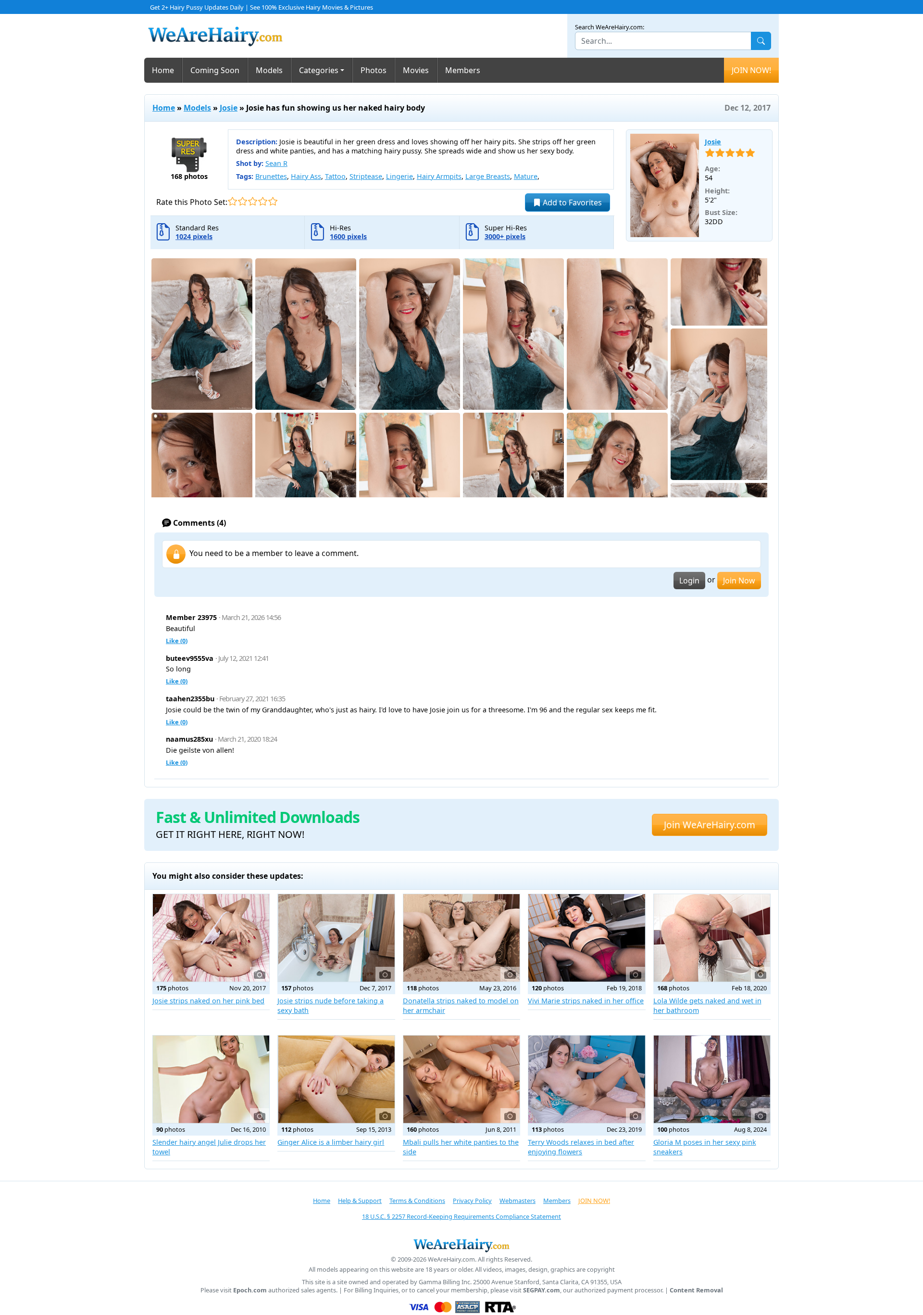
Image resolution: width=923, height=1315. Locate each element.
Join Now (739, 580)
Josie (228, 107)
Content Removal (696, 1290)
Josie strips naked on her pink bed (208, 1000)
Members (462, 70)
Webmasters (517, 1200)
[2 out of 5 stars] (242, 201)
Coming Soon (214, 70)
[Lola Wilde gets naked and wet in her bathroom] (712, 938)
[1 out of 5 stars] (232, 201)
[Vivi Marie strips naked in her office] (586, 938)
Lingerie (399, 176)
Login (689, 580)
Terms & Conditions (417, 1200)
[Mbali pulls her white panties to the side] (461, 1079)
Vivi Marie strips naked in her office (586, 1000)
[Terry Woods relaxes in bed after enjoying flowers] (586, 1079)
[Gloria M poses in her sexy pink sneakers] (712, 1079)
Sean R (276, 163)
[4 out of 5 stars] (263, 201)
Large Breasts (487, 176)
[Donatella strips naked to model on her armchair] (461, 938)
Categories (318, 70)
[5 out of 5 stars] (273, 201)
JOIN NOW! (751, 70)
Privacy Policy (472, 1200)
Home (163, 70)
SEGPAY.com (541, 1290)
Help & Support (360, 1200)
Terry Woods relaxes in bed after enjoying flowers (581, 1147)
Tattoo (335, 176)
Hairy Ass (306, 176)
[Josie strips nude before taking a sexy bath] (336, 938)
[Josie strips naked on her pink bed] (211, 938)
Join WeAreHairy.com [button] (709, 824)
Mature (525, 176)
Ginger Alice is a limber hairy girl (330, 1142)
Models (269, 70)
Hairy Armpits (439, 176)
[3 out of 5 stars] (253, 201)
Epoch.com (250, 1290)
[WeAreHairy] (461, 1245)
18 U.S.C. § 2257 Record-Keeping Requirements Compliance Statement (461, 1216)
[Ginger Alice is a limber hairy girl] (336, 1079)
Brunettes (271, 176)
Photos (374, 70)
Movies (416, 70)
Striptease (365, 176)
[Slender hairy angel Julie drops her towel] (211, 1079)
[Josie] (664, 186)
